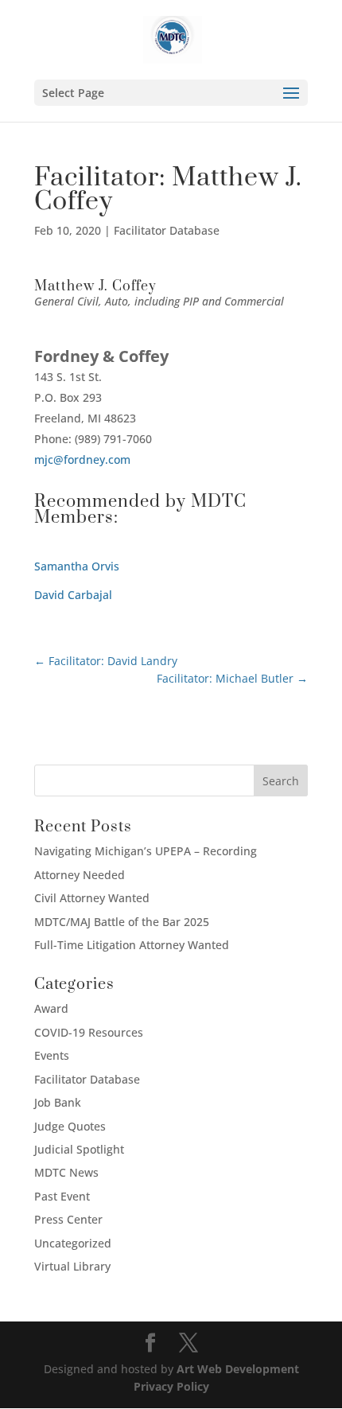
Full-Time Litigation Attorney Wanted (131, 944)
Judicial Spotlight (79, 1149)
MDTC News (66, 1172)
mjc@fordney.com (82, 459)
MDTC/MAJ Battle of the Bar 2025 (121, 921)
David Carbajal (73, 594)
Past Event (62, 1196)
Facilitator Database (167, 230)
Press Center (68, 1219)
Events (51, 1055)
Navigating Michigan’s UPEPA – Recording (145, 850)
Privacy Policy (171, 1386)
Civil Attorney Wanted (92, 897)
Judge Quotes (70, 1126)
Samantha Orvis (76, 566)
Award (51, 1008)
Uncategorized (72, 1243)
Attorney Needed (79, 874)
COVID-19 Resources (88, 1032)
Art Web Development (238, 1368)
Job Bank (57, 1102)
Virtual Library (72, 1266)
